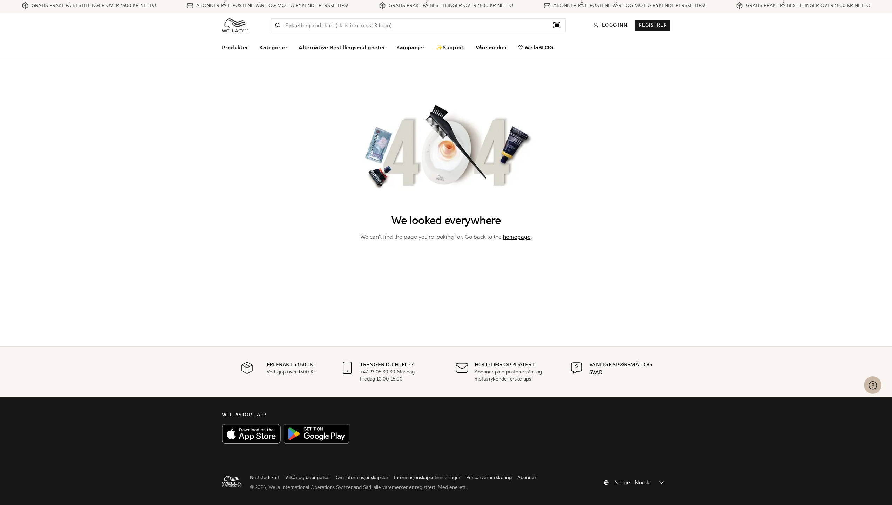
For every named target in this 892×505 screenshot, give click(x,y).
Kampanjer (410, 47)
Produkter (235, 47)
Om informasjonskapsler (362, 477)
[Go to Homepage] (235, 25)
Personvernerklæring (489, 477)
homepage (517, 237)
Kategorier (273, 47)
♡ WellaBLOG (535, 47)
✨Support (450, 47)
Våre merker (491, 47)
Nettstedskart (265, 477)
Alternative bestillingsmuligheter (342, 47)
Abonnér (526, 477)
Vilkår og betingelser (307, 477)
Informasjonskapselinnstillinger (427, 477)
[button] (277, 25)
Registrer (653, 25)
